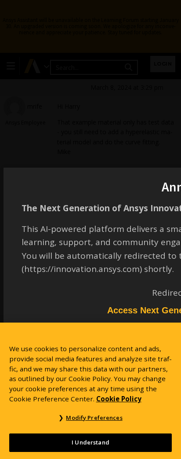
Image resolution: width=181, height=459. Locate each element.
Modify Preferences (94, 418)
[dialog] (90, 229)
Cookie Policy (118, 398)
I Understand (90, 442)
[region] (90, 391)
